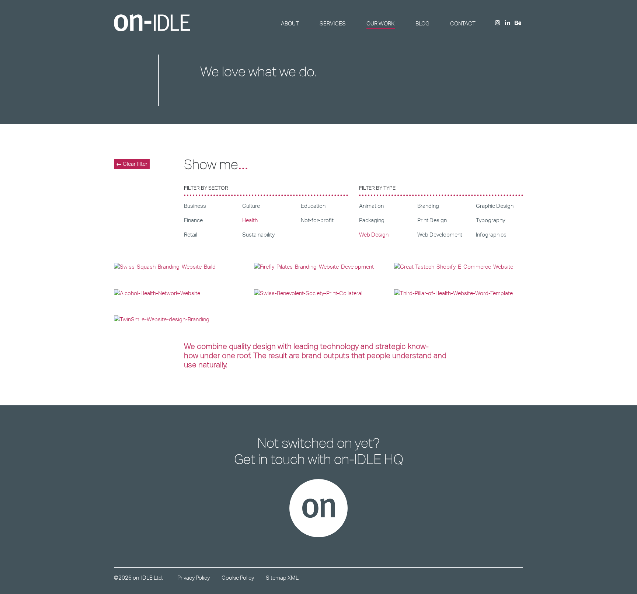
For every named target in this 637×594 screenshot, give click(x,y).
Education (313, 205)
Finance (193, 220)
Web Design (374, 234)
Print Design (432, 220)
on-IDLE (152, 22)
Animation (371, 205)
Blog (422, 23)
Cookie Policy (238, 577)
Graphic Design (495, 205)
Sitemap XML (282, 577)
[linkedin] (507, 23)
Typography (490, 220)
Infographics (491, 234)
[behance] (518, 23)
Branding (428, 205)
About (290, 23)
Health (250, 220)
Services (333, 23)
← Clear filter (131, 163)
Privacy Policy (193, 577)
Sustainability (258, 234)
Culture (251, 205)
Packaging (371, 220)
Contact (463, 23)
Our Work (380, 23)
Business (195, 205)
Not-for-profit (317, 220)
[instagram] (497, 23)
